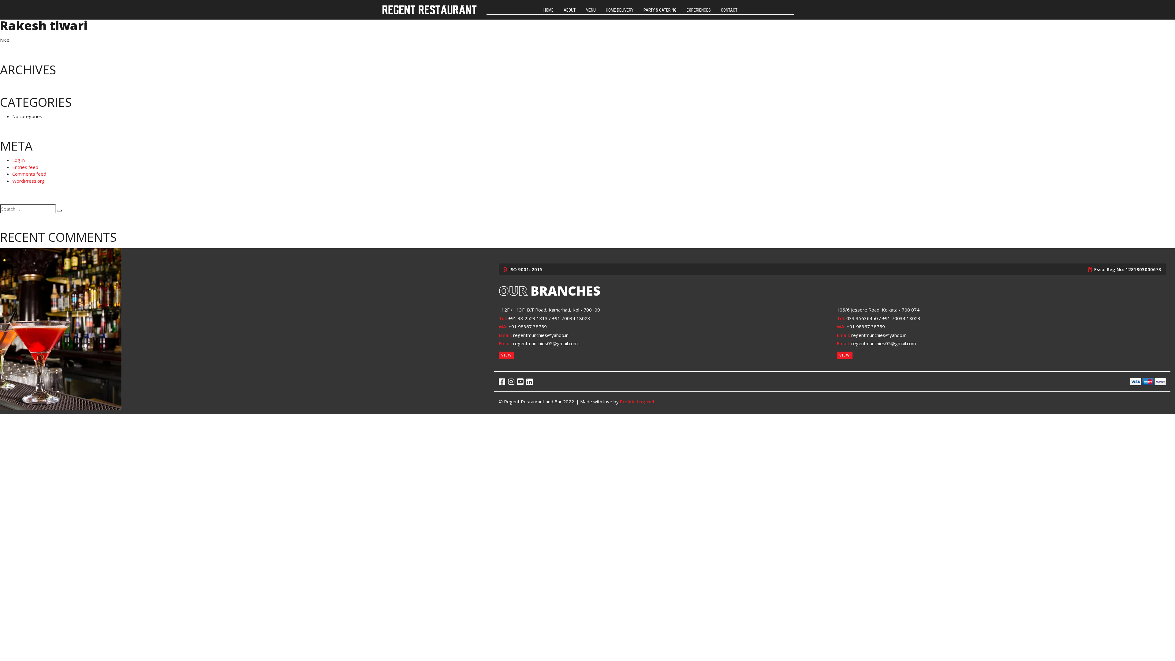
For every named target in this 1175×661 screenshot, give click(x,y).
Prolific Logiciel (637, 401)
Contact (729, 10)
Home (548, 10)
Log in (18, 160)
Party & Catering (660, 10)
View (506, 355)
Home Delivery (619, 10)
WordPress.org (28, 181)
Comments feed (29, 174)
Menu (591, 10)
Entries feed (25, 167)
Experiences (699, 10)
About (570, 10)
